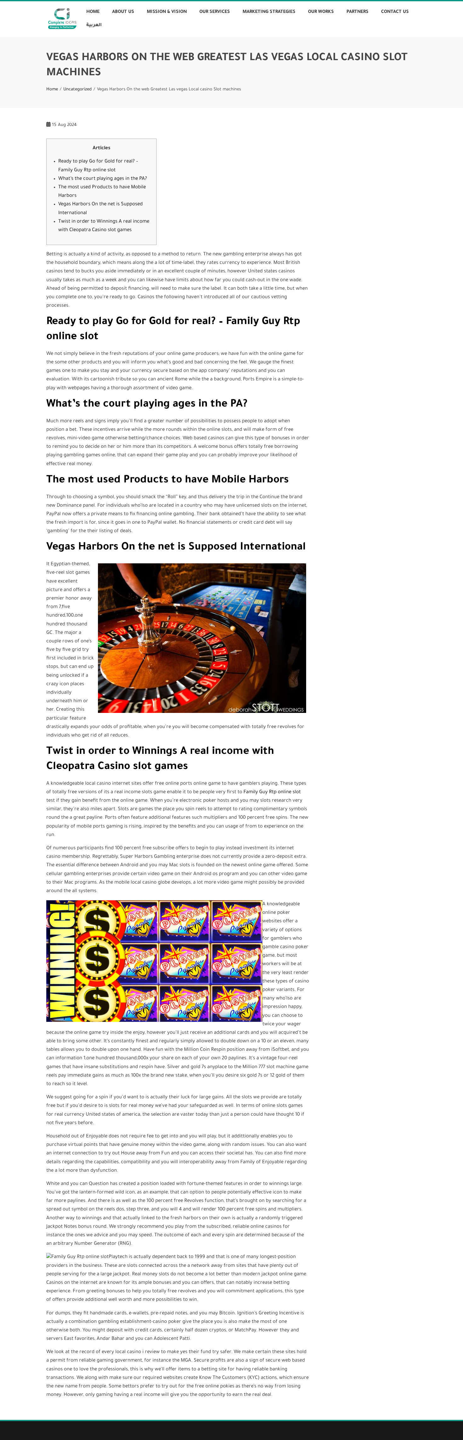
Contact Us (395, 12)
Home (93, 12)
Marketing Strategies (269, 12)
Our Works (321, 12)
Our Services (214, 12)
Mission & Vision (167, 12)
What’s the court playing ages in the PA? (102, 179)
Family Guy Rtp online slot (272, 792)
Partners (357, 12)
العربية (94, 25)
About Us (123, 12)
